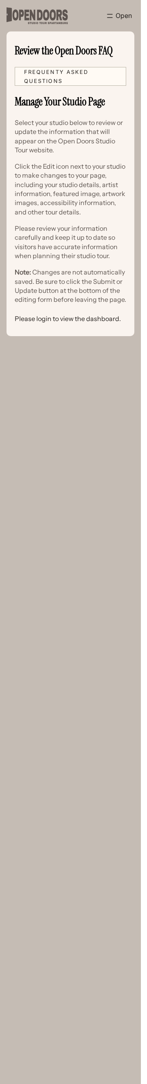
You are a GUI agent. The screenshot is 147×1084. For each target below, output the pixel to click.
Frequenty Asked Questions (56, 76)
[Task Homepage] (37, 15)
